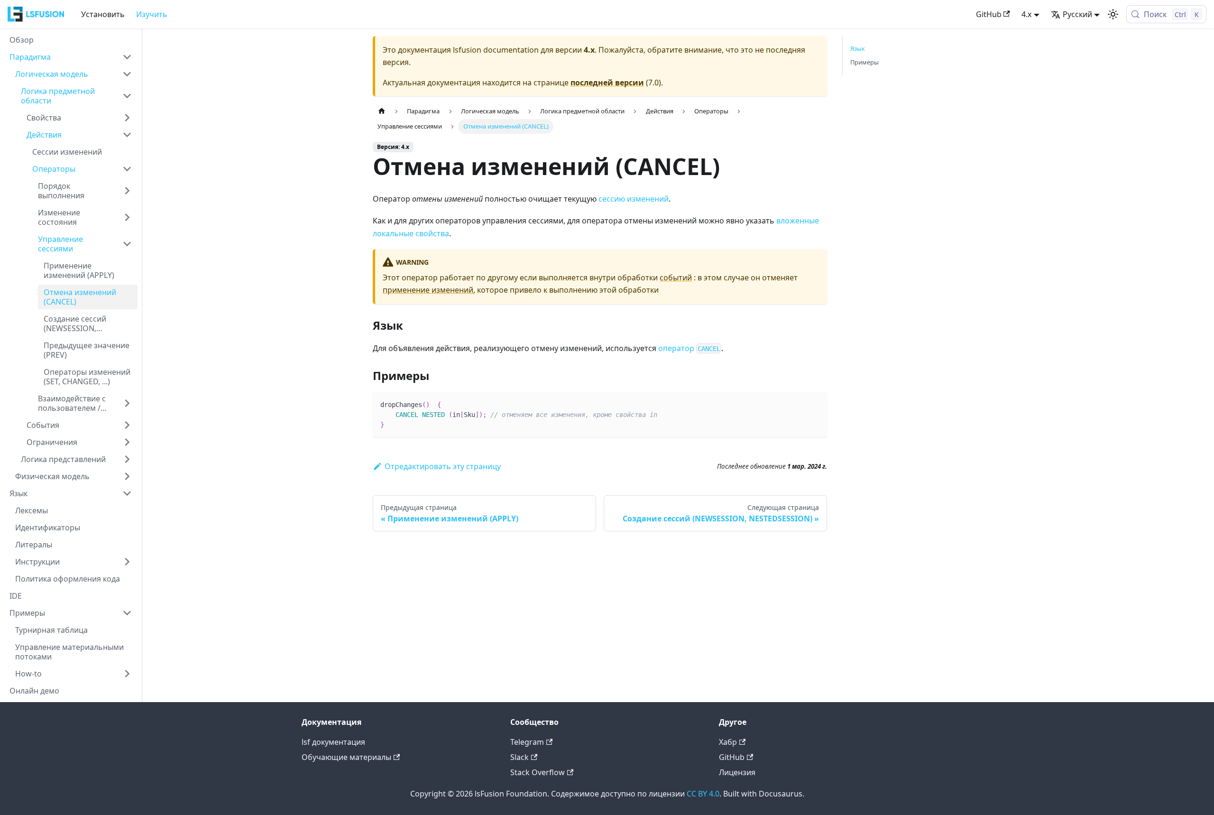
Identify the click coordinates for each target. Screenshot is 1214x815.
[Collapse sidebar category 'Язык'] (127, 493)
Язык (857, 48)
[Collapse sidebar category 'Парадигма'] (127, 57)
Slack (519, 757)
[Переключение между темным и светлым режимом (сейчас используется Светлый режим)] (1113, 14)
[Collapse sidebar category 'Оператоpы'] (127, 168)
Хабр (728, 742)
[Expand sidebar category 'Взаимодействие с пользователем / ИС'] (127, 403)
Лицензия (737, 772)
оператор (689, 348)
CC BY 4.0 (703, 793)
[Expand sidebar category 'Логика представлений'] (127, 459)
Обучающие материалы (346, 757)
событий (676, 277)
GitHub (989, 14)
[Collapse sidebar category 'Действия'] (127, 134)
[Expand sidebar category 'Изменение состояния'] (127, 217)
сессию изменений (633, 199)
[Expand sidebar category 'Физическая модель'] (127, 476)
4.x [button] (1026, 14)
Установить (103, 14)
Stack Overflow (537, 772)
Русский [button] (1077, 14)
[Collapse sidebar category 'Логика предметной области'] (127, 95)
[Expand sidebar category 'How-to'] (127, 673)
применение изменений (428, 290)
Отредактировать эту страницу (443, 466)
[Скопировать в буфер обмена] (815, 404)
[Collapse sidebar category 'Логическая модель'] (127, 74)
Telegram (527, 742)
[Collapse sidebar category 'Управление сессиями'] (127, 244)
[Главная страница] (382, 111)
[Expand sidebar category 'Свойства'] (127, 117)
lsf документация (333, 742)
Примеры (864, 62)
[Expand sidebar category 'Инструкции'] (127, 561)
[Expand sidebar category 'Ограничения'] (127, 442)
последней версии (607, 82)
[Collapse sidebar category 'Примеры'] (127, 613)
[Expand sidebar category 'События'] (127, 425)
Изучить (151, 14)
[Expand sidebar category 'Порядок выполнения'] (127, 190)
